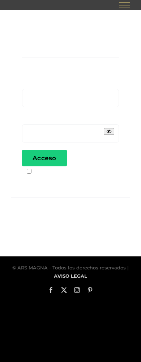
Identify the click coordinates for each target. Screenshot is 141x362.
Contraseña (41, 119)
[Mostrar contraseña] (109, 131)
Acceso (44, 158)
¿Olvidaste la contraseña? (59, 181)
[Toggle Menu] (125, 5)
